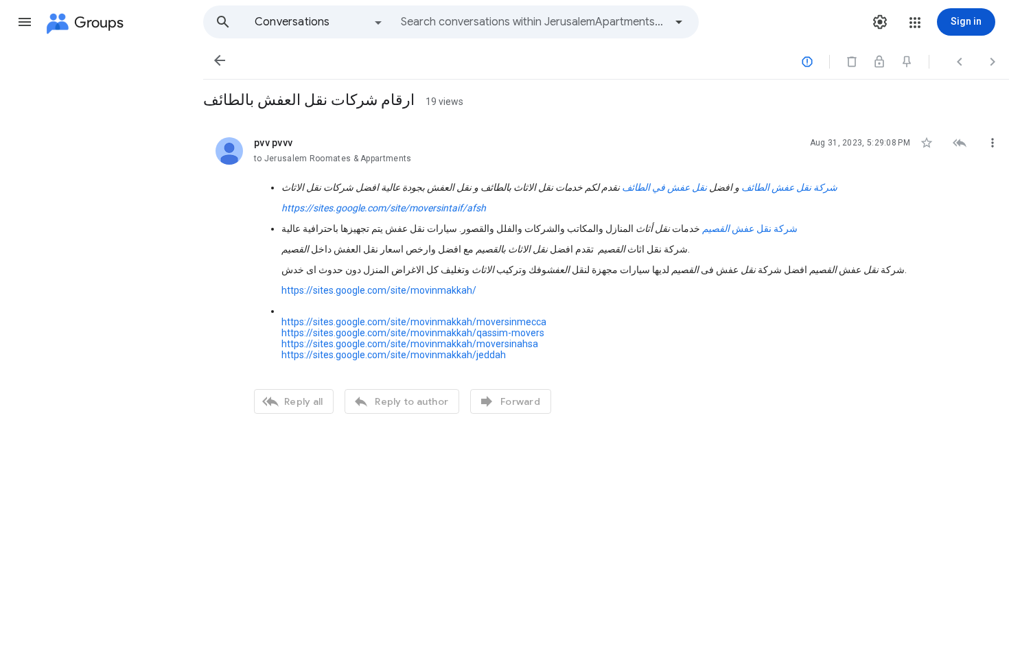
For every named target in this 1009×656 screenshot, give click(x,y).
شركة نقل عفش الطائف (789, 187)
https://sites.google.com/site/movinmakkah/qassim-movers (412, 332)
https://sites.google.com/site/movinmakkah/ (378, 290)
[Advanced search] (679, 22)
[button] (24, 21)
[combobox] (532, 22)
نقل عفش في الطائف (665, 187)
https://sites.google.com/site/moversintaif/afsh (383, 207)
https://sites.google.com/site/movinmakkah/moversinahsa (409, 343)
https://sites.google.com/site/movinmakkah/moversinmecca (413, 321)
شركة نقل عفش (750, 228)
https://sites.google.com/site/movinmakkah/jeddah (393, 354)
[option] (319, 22)
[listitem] (606, 274)
